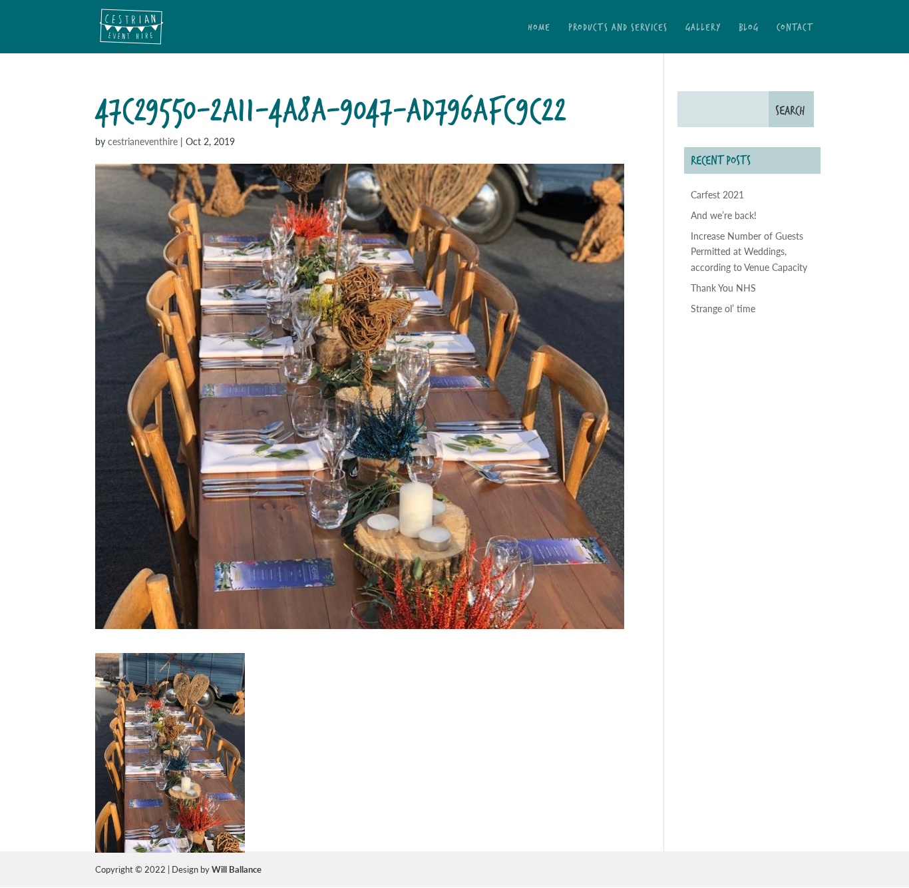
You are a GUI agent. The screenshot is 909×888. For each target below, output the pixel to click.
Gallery (703, 28)
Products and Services (617, 28)
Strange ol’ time (723, 308)
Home (539, 28)
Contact (795, 28)
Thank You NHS (723, 287)
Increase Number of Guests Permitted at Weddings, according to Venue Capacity (749, 251)
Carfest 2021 (717, 194)
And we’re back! (724, 215)
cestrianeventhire (143, 141)
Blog (749, 28)
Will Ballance (237, 869)
